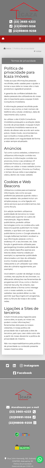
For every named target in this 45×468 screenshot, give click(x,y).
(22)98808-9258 (24, 31)
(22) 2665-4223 (25, 21)
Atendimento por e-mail (25, 407)
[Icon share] (7, 365)
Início (8, 48)
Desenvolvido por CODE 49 (22, 466)
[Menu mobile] (3, 39)
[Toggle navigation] (40, 39)
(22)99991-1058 (25, 26)
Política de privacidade (23, 464)
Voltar (38, 51)
